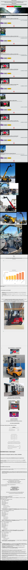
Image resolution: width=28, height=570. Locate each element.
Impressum (12, 561)
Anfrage (5, 73)
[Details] (3, 17)
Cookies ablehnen (10, 6)
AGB (15, 561)
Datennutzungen (19, 1)
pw (16, 561)
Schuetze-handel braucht (3, 1)
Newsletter (9, 561)
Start (6, 561)
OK (17, 6)
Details (2, 73)
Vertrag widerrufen (20, 561)
